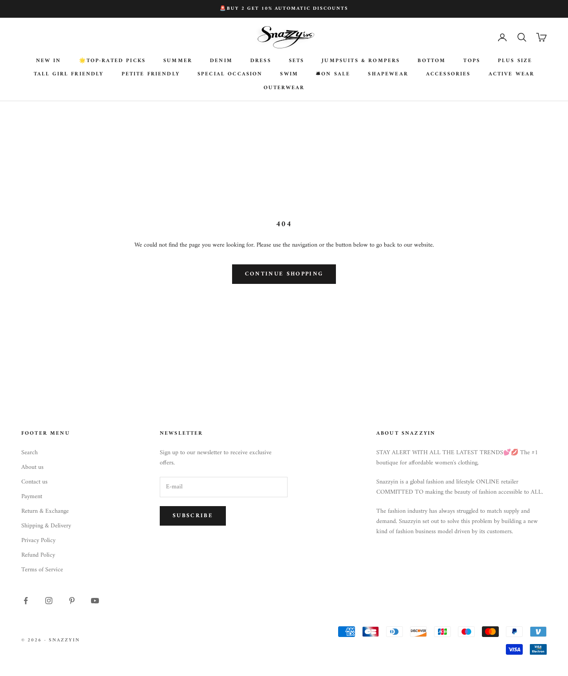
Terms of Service (42, 569)
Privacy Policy (38, 540)
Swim (289, 74)
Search (29, 452)
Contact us (34, 481)
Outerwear (284, 88)
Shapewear (388, 74)
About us (32, 467)
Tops (471, 61)
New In (48, 61)
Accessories (448, 74)
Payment (31, 496)
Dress (260, 61)
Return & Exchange (45, 511)
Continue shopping (284, 274)
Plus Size (515, 61)
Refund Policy (38, 555)
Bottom (432, 61)
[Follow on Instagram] (48, 600)
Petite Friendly (151, 74)
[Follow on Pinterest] (71, 600)
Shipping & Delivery (46, 525)
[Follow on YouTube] (95, 600)
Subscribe (193, 516)
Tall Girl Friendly (69, 74)
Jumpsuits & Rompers (361, 61)
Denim (221, 61)
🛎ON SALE (333, 74)
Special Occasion (230, 74)
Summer (177, 61)
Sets (296, 61)
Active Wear (512, 74)
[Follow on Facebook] (25, 600)
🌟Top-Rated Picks (112, 61)
